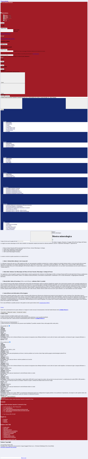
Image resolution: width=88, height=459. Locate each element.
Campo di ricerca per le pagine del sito (9, 241)
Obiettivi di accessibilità (8, 433)
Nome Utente (16, 29)
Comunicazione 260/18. (44, 302)
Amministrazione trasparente (9, 437)
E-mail (15, 51)
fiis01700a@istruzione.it (17, 409)
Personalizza (3, 312)
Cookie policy (6, 427)
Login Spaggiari (36, 53)
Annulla (2, 96)
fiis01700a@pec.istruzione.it (17, 410)
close (2, 109)
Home (53, 231)
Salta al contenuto (4, 1)
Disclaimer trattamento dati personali (8, 447)
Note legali (5, 428)
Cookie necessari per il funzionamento (9, 322)
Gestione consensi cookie (8, 435)
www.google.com (5, 326)
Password (16, 31)
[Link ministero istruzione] (7, 2)
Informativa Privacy (7, 429)
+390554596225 (8, 408)
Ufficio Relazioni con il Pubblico (10, 431)
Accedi (2, 22)
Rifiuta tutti (12, 312)
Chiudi (2, 61)
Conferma (7, 96)
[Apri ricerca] (76, 103)
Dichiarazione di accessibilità (9, 432)
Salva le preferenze (11, 396)
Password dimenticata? (5, 33)
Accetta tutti (21, 312)
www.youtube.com (5, 342)
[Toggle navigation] (11, 103)
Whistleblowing (6, 434)
